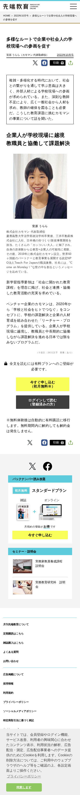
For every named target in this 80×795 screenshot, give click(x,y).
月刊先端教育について (16, 624)
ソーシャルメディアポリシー (19, 711)
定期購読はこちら (13, 633)
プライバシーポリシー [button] (24, 776)
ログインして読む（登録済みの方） (42, 402)
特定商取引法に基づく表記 (18, 720)
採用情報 (8, 683)
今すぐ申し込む (40, 535)
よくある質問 (11, 651)
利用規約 (8, 692)
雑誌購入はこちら (13, 642)
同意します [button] (23, 787)
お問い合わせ (11, 661)
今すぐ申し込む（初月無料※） (42, 384)
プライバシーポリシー (16, 701)
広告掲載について (13, 674)
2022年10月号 (65, 54)
